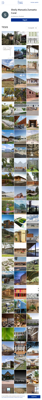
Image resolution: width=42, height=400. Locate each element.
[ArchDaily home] (20, 2)
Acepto (34, 397)
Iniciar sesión (34, 2)
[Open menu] (2, 2)
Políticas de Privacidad (8, 397)
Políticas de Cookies (18, 397)
